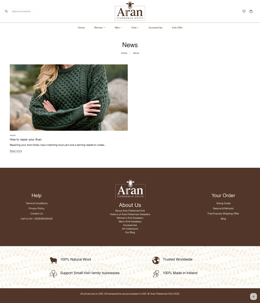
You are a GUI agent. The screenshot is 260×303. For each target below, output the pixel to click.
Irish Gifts (177, 27)
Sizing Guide (223, 203)
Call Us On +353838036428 (37, 218)
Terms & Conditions (37, 203)
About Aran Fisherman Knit (130, 210)
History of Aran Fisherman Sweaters (130, 214)
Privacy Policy (37, 208)
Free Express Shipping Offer (223, 213)
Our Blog (130, 232)
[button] (251, 11)
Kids (134, 27)
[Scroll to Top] (254, 286)
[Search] (6, 11)
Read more (16, 150)
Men (117, 27)
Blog (223, 218)
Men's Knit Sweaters (130, 221)
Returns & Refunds (223, 208)
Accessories (155, 27)
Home (81, 27)
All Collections (130, 228)
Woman (98, 27)
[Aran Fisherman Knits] (130, 11)
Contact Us (36, 213)
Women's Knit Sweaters (130, 217)
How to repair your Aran (26, 139)
